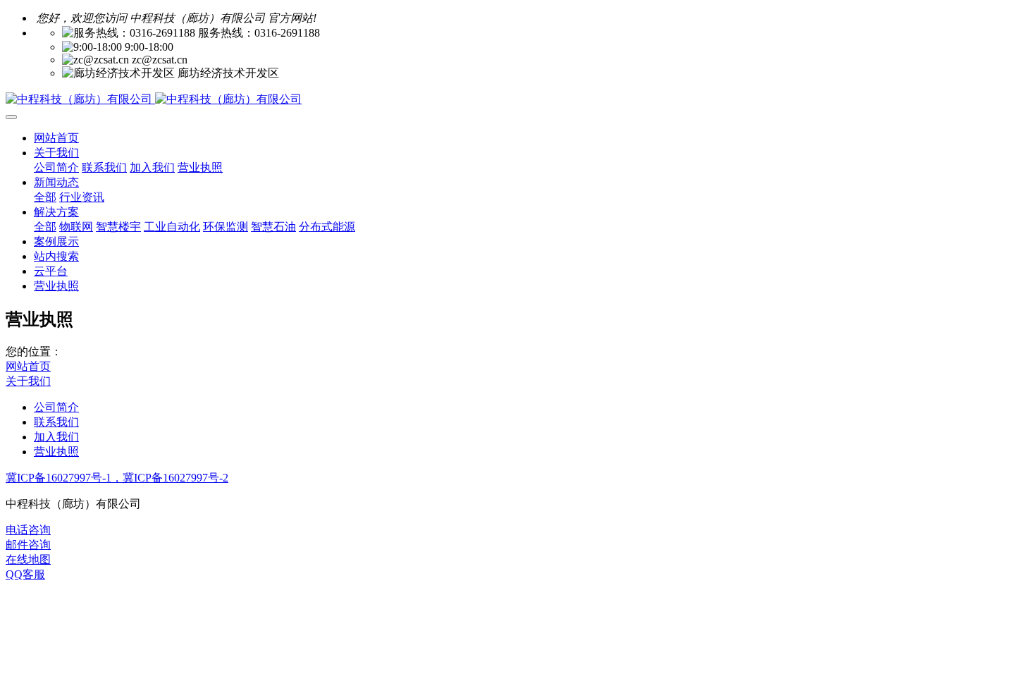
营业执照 (56, 452)
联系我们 (56, 422)
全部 (45, 197)
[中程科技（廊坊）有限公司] (518, 99)
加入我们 (56, 437)
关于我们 (28, 381)
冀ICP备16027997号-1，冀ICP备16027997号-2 (117, 478)
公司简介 (56, 407)
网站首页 (56, 138)
